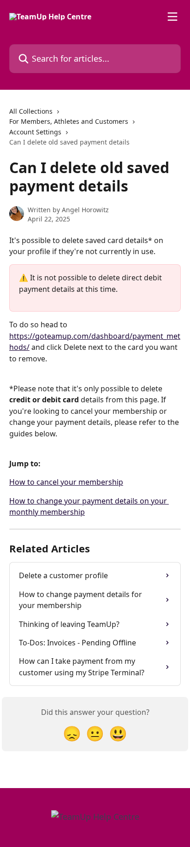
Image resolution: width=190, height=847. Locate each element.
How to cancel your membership (66, 482)
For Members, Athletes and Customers (68, 121)
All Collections (31, 111)
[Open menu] (172, 16)
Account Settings (35, 132)
